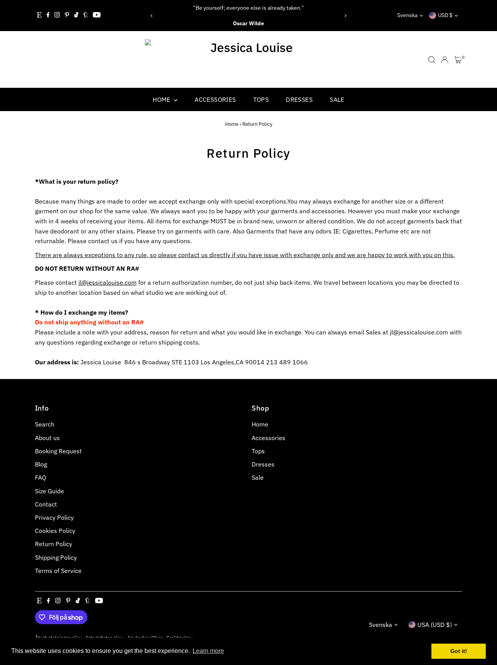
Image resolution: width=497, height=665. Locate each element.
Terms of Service (58, 570)
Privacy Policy (54, 517)
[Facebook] (48, 15)
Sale (337, 99)
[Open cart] (458, 59)
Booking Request (58, 451)
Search (44, 424)
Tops (261, 99)
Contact (46, 504)
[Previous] (152, 15)
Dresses (299, 99)
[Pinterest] (67, 15)
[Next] (345, 15)
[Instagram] (57, 15)
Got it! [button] (458, 651)
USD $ (445, 15)
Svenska (407, 15)
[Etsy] (39, 15)
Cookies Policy (55, 530)
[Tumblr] (86, 15)
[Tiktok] (76, 15)
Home (162, 99)
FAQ (40, 477)
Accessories (215, 99)
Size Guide (49, 491)
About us (47, 438)
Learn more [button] (208, 651)
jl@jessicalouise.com (107, 282)
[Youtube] (97, 15)
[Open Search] (431, 59)
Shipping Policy (56, 557)
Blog (41, 464)
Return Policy (53, 544)
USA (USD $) (434, 624)
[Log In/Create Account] (444, 59)
